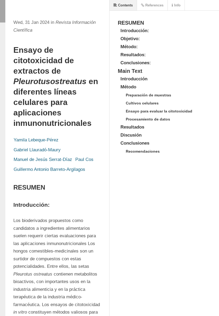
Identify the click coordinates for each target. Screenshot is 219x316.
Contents (125, 5)
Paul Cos (84, 159)
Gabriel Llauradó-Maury (37, 149)
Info (177, 5)
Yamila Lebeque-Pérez (36, 139)
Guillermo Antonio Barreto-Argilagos (49, 169)
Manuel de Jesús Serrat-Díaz (43, 159)
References (153, 5)
